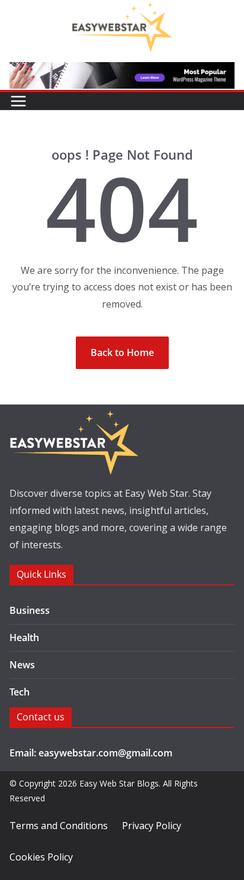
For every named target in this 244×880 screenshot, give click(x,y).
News (22, 664)
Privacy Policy (151, 825)
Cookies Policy (41, 856)
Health (24, 637)
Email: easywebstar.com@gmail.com (90, 752)
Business (29, 610)
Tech (19, 691)
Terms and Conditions (58, 825)
